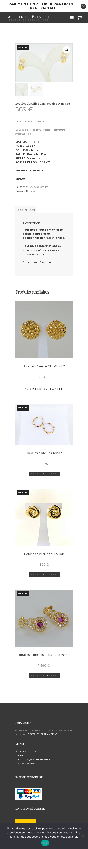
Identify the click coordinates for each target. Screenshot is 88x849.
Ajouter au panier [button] (44, 389)
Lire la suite (44, 474)
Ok (45, 843)
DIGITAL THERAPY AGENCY (43, 734)
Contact (20, 755)
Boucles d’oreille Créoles (44, 453)
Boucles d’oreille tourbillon (44, 554)
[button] (66, 49)
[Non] (83, 836)
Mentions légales (25, 763)
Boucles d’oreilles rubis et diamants (44, 655)
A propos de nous (25, 751)
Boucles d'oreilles (38, 186)
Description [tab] (26, 210)
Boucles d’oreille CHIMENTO (44, 366)
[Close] (83, 6)
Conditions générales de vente (32, 759)
